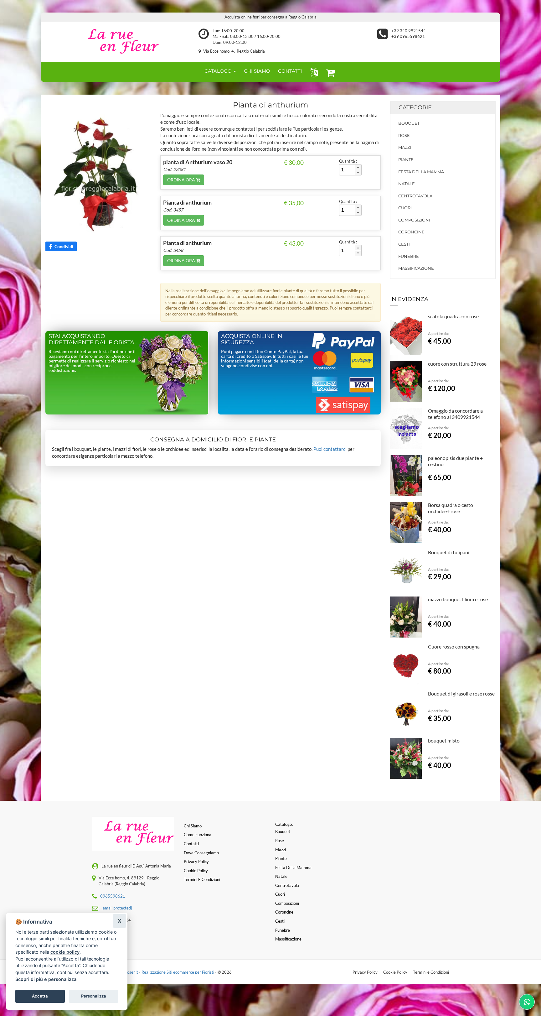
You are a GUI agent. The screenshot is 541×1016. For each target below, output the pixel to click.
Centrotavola (415, 195)
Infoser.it (130, 972)
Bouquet (409, 123)
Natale (406, 183)
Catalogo (218, 71)
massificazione (416, 268)
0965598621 (112, 896)
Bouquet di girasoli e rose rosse (461, 693)
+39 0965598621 (408, 36)
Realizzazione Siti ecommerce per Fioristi (178, 972)
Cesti (404, 244)
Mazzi (404, 147)
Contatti (191, 843)
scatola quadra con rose (453, 316)
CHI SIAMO (257, 71)
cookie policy (65, 952)
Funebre (408, 256)
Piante (406, 159)
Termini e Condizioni (431, 972)
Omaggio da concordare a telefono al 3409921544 (455, 414)
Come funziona (197, 834)
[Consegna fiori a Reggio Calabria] (117, 42)
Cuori (405, 207)
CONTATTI (290, 71)
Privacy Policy (365, 972)
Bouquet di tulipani (448, 552)
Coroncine (411, 231)
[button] (313, 72)
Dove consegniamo (201, 852)
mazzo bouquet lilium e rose (458, 599)
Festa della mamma (421, 171)
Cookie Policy (395, 972)
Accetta (40, 995)
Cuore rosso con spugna (454, 646)
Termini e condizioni (202, 879)
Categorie (415, 107)
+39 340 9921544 (408, 30)
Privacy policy (196, 861)
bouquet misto (444, 740)
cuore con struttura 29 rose (457, 364)
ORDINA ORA (181, 179)
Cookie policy (196, 870)
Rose (404, 135)
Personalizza (93, 995)
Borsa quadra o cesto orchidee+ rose (450, 508)
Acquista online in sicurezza (251, 339)
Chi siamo (193, 825)
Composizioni (414, 219)
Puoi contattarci (330, 449)
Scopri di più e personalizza (45, 979)
